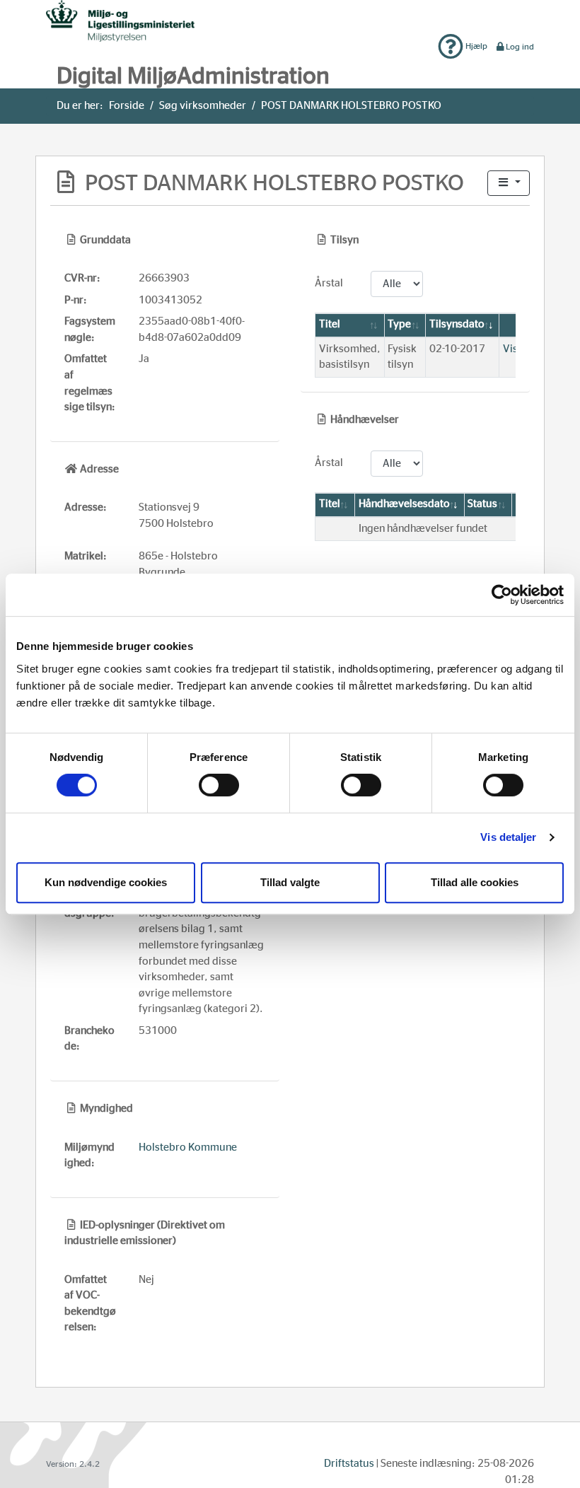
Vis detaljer (508, 837)
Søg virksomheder (202, 105)
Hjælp (475, 46)
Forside (126, 105)
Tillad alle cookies (474, 882)
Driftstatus (349, 1463)
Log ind (520, 46)
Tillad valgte (290, 882)
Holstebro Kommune (188, 1147)
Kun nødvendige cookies (106, 882)
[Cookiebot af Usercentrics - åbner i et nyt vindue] (502, 594)
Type (399, 324)
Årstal (329, 283)
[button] (508, 183)
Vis (510, 349)
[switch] (219, 785)
